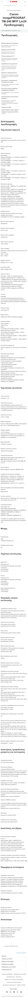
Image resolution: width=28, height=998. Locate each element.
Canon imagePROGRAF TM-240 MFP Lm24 (10, 30)
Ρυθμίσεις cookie (21, 985)
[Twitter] (17, 992)
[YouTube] (21, 992)
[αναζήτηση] (2, 2)
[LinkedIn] (14, 992)
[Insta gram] (10, 992)
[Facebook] (7, 992)
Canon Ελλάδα (13, 989)
